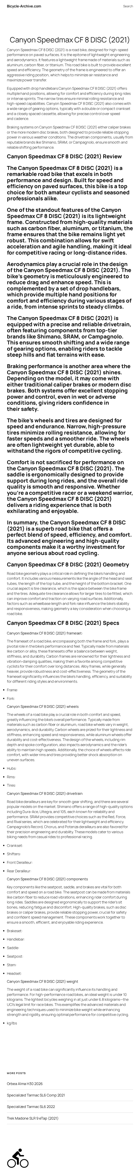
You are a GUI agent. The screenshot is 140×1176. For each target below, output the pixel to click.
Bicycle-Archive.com (24, 6)
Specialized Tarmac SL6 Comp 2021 (36, 1095)
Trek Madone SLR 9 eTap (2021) (32, 1118)
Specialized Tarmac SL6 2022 (31, 1107)
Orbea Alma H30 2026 (24, 1084)
